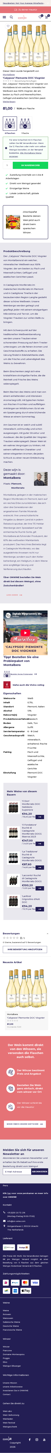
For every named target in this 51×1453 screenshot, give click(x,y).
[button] (4, 17)
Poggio (6, 1358)
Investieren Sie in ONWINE (15, 1390)
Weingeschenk (10, 1427)
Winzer (6, 1346)
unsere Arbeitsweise (13, 1386)
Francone (7, 1350)
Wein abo (7, 1411)
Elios (5, 1362)
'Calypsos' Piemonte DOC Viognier (26, 1017)
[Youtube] (44, 1439)
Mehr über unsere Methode (23, 1124)
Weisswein (8, 1318)
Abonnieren (39, 1171)
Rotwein (7, 1314)
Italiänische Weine (11, 1322)
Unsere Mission (10, 1383)
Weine (6, 1310)
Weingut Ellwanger (12, 1366)
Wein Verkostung (11, 1415)
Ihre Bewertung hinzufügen (25, 949)
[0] (46, 17)
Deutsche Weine (11, 1326)
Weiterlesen (9, 101)
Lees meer (12, 595)
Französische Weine (12, 1330)
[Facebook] (29, 1439)
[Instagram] (37, 1439)
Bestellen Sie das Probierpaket (21, 674)
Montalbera (9, 74)
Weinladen (8, 1419)
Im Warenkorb (30, 165)
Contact (6, 1394)
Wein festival (9, 1423)
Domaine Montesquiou (14, 1354)
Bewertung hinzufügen (26, 81)
